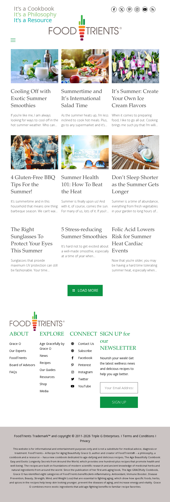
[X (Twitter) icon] (121, 9)
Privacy (85, 441)
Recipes (45, 363)
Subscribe (84, 351)
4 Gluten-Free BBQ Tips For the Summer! (33, 185)
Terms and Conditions (138, 436)
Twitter (82, 379)
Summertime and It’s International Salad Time (81, 99)
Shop (43, 384)
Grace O (15, 344)
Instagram (85, 372)
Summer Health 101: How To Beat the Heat (81, 185)
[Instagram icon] (137, 9)
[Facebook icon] (114, 9)
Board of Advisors (22, 365)
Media (44, 391)
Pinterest (84, 365)
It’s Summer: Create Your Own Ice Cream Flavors (135, 99)
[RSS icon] (152, 9)
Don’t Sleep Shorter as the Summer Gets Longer (135, 185)
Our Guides (48, 370)
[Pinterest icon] (129, 9)
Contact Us (85, 344)
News (44, 355)
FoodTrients (18, 358)
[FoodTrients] (85, 27)
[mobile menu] (13, 40)
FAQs (13, 372)
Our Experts (17, 351)
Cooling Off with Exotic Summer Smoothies (31, 99)
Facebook (84, 358)
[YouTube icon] (145, 9)
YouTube (84, 386)
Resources (47, 377)
